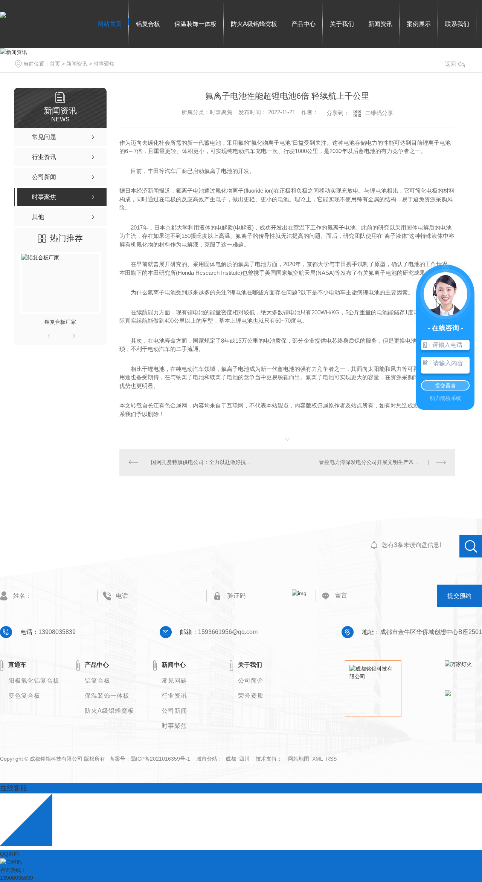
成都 (231, 759)
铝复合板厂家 (60, 322)
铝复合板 (148, 24)
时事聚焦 (103, 64)
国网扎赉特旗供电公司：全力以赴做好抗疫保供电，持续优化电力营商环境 (203, 462)
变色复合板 (24, 695)
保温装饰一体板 (195, 24)
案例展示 (419, 24)
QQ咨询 (9, 854)
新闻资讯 (380, 24)
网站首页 (110, 24)
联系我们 (457, 24)
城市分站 (206, 759)
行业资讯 (174, 695)
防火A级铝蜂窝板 (254, 24)
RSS (331, 759)
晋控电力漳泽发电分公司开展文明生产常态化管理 (377, 462)
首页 (55, 64)
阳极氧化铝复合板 (33, 680)
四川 (244, 759)
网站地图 (298, 759)
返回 (450, 64)
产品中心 (303, 24)
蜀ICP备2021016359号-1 (160, 759)
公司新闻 (174, 710)
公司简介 (251, 680)
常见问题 (174, 680)
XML (317, 759)
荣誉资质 (251, 695)
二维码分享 (379, 113)
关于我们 (342, 24)
